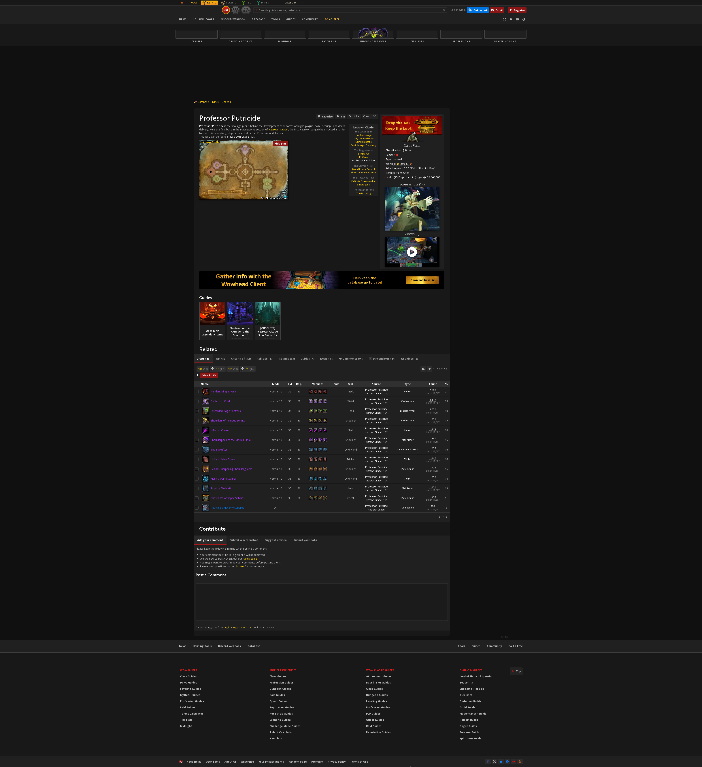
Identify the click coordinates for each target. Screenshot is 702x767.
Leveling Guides (190, 688)
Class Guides (188, 676)
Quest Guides (278, 701)
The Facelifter (219, 449)
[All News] (182, 3)
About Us (230, 761)
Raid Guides (187, 707)
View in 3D (369, 116)
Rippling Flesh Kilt (221, 488)
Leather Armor (407, 410)
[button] (211, 172)
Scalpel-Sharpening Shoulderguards (231, 469)
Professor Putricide (376, 389)
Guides (291, 19)
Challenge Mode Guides (285, 726)
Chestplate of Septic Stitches (228, 498)
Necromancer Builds (473, 713)
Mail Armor (408, 439)
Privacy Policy (337, 761)
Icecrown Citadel (240, 136)
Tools (461, 646)
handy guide (250, 558)
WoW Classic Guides (380, 670)
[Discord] (488, 761)
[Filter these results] (429, 369)
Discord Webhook (233, 19)
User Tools (213, 761)
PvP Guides (373, 713)
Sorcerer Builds (470, 732)
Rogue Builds (468, 726)
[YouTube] (513, 761)
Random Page (297, 761)
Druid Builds (467, 707)
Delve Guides (188, 682)
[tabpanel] (322, 442)
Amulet (407, 391)
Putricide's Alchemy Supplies (227, 507)
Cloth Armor (407, 401)
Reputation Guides (282, 707)
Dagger (408, 478)
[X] (494, 761)
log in (227, 627)
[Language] (523, 19)
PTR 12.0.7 (246, 9)
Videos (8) (412, 234)
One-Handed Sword (407, 449)
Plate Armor (407, 468)
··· (274, 2)
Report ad (504, 637)
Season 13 (466, 682)
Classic (231, 2)
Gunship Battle (363, 141)
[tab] (203, 358)
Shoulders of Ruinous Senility (228, 420)
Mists (265, 2)
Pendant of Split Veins (224, 391)
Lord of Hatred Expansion (476, 676)
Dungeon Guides (280, 688)
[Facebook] (507, 761)
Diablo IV (294, 2)
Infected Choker (220, 430)
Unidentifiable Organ (223, 459)
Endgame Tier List (472, 688)
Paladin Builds (469, 720)
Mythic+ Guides (190, 695)
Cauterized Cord (220, 401)
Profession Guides (192, 701)
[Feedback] (517, 19)
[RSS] (520, 761)
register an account (242, 627)
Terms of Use (359, 761)
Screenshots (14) (412, 184)
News (182, 19)
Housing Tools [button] (203, 19)
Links (356, 116)
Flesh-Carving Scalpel (223, 478)
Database (258, 19)
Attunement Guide (378, 676)
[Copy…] (423, 369)
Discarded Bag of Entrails (226, 411)
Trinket (407, 459)
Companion (408, 507)
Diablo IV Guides (471, 670)
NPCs (215, 102)
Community (310, 19)
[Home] (198, 10)
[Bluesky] (501, 761)
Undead (226, 102)
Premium (317, 761)
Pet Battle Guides (281, 713)
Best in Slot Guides (378, 682)
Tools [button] (275, 19)
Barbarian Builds (470, 701)
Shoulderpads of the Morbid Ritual (231, 440)
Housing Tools (202, 646)
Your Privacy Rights (271, 761)
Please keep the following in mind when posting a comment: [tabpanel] (238, 588)
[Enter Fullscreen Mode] (504, 19)
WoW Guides (188, 670)
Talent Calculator (191, 713)
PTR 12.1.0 (235, 9)
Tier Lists (186, 720)
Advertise (247, 761)
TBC (248, 2)
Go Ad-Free (332, 19)
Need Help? (193, 761)
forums (239, 566)
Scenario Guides (280, 720)
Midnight (186, 726)
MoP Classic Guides (283, 670)
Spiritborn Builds (470, 738)
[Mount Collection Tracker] (321, 280)
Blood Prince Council (363, 169)
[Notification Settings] (511, 19)
